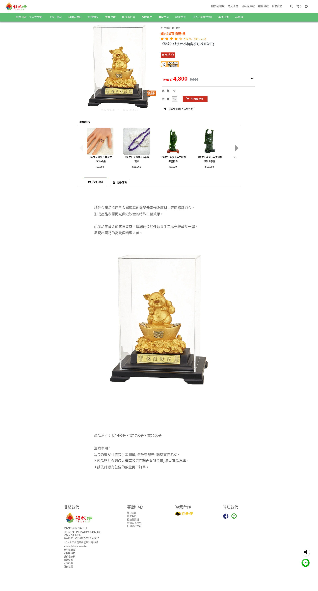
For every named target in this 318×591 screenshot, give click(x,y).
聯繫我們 (277, 6)
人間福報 (68, 563)
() (300, 6)
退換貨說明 (133, 519)
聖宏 (178, 28)
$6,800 (100, 166)
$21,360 (136, 166)
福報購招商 (69, 553)
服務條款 (263, 6)
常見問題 (233, 6)
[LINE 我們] (305, 562)
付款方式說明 (134, 522)
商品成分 (167, 55)
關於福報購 (217, 6)
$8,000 (173, 166)
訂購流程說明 (134, 526)
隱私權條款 (248, 6)
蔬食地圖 (68, 566)
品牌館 (167, 28)
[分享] (305, 552)
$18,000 (209, 166)
